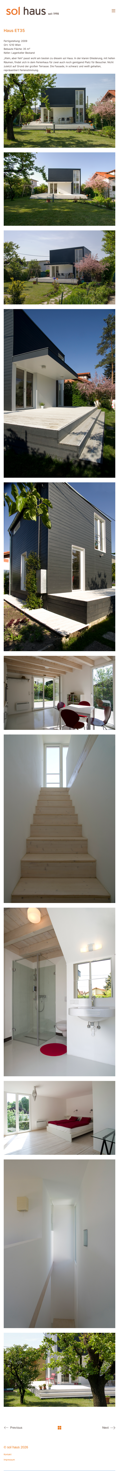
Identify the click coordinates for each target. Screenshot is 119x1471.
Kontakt (7, 1454)
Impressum (9, 1459)
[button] (113, 11)
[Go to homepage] (32, 11)
